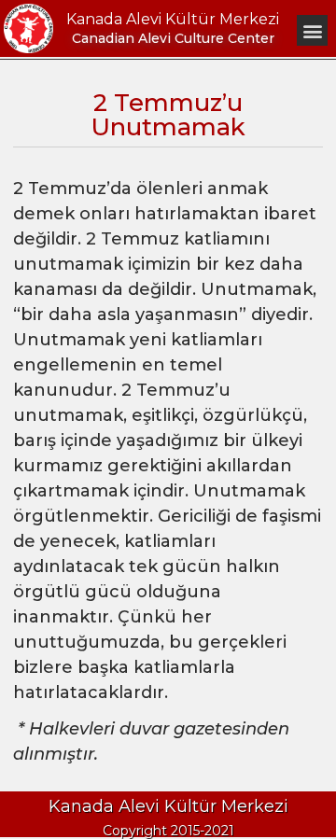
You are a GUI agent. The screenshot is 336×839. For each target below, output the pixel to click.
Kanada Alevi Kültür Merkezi (172, 19)
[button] (312, 30)
